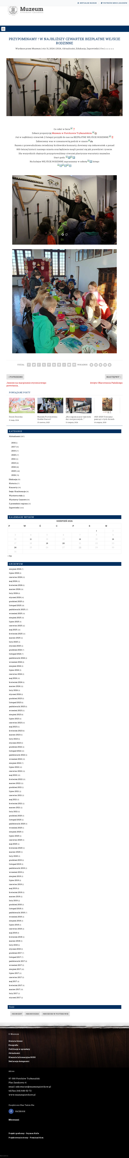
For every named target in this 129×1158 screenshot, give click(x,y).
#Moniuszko (32, 1014)
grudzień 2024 (15, 650)
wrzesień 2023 (15, 710)
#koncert (17, 1014)
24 (15, 547)
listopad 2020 (15, 819)
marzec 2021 (14, 807)
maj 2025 (13, 629)
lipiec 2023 (14, 718)
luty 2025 (13, 642)
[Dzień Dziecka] (22, 405)
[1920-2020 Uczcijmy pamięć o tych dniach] (107, 405)
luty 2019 (13, 900)
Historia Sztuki (16, 1041)
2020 (13, 455)
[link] (72, 133)
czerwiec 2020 (15, 840)
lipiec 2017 (14, 973)
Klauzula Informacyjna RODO (22, 1057)
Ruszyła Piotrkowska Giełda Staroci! (47, 418)
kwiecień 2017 (15, 985)
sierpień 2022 (15, 763)
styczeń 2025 (15, 646)
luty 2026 (13, 593)
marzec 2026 (14, 589)
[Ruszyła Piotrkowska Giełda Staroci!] (50, 405)
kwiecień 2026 (15, 585)
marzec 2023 (14, 735)
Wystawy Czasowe (17, 499)
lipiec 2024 (14, 670)
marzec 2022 (14, 783)
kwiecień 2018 (15, 937)
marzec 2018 (14, 941)
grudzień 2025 (15, 601)
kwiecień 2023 (15, 730)
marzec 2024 (14, 686)
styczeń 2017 (15, 997)
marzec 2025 (14, 638)
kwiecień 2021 (15, 803)
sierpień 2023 (15, 714)
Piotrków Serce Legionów (115, 3)
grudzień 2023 (15, 698)
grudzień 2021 (15, 787)
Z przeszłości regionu (18, 503)
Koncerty (13, 487)
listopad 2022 (15, 751)
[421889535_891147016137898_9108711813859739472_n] (64, 243)
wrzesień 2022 (15, 759)
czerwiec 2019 (15, 884)
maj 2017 (13, 981)
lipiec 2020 (14, 836)
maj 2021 (13, 799)
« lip (10, 556)
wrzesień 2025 (15, 613)
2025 (13, 471)
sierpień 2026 (15, 569)
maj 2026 (13, 581)
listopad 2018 (15, 908)
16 (113, 539)
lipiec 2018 (14, 925)
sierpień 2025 (15, 617)
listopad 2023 (15, 702)
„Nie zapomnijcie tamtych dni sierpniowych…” (78, 418)
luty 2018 (13, 945)
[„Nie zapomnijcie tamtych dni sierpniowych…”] (79, 405)
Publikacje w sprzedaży (19, 1049)
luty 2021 (13, 811)
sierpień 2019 (15, 876)
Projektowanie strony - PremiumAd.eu (26, 1137)
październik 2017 (17, 961)
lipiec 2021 (14, 791)
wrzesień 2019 (15, 872)
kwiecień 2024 (15, 682)
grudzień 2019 (15, 860)
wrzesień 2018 (15, 917)
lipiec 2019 (14, 880)
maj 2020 (13, 844)
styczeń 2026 (15, 597)
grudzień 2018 (15, 904)
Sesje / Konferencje (17, 491)
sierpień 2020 (15, 832)
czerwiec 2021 (15, 795)
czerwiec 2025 (15, 625)
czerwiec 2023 (15, 722)
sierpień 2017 (15, 969)
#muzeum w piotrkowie (55, 1014)
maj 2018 (13, 933)
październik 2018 (17, 912)
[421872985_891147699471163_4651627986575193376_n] (64, 352)
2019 (13, 451)
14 (80, 539)
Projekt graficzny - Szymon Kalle (24, 1133)
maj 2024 (13, 678)
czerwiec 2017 (15, 977)
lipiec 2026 (14, 573)
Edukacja (81, 48)
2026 (13, 475)
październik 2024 (17, 658)
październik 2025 (17, 609)
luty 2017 (13, 993)
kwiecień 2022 (15, 779)
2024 (58, 48)
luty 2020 (13, 856)
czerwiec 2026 (15, 577)
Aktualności (68, 48)
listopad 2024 (15, 654)
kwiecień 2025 (15, 633)
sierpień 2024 (15, 666)
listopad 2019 (15, 864)
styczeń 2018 (15, 949)
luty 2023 (13, 739)
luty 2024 (13, 690)
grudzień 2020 (15, 815)
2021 (13, 459)
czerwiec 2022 (15, 771)
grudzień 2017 (15, 953)
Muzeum (36, 48)
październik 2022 (17, 755)
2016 (13, 443)
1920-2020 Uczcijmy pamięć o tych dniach (104, 418)
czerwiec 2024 (15, 674)
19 (47, 543)
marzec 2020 (14, 852)
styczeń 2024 (15, 694)
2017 (13, 447)
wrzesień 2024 (15, 662)
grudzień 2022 (15, 747)
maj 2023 (13, 726)
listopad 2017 (15, 957)
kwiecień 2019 (15, 892)
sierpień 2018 (15, 921)
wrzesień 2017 (15, 965)
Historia (13, 483)
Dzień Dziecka (16, 417)
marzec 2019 (14, 896)
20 (63, 543)
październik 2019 (17, 868)
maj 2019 (13, 888)
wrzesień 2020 (15, 828)
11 (31, 539)
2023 (13, 463)
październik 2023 (17, 706)
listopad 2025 (15, 605)
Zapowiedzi (93, 48)
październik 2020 (17, 823)
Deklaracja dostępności (19, 1061)
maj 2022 (13, 775)
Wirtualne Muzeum (88, 3)
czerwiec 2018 (15, 929)
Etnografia (13, 1045)
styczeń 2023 (15, 743)
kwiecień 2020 (15, 848)
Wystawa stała (15, 495)
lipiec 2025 (14, 621)
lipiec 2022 (14, 767)
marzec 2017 (14, 989)
